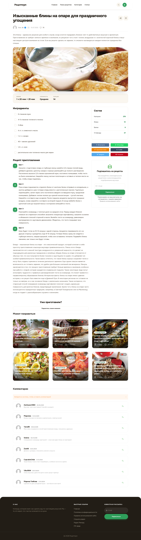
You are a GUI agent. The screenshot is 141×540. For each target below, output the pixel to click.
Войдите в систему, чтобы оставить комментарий (32, 397)
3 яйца (20, 125)
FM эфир (77, 526)
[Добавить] (125, 5)
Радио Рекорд (79, 523)
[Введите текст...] (119, 5)
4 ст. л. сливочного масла (28, 131)
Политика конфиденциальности (85, 512)
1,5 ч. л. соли (22, 147)
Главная (54, 5)
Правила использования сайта (85, 516)
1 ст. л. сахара (23, 136)
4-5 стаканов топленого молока (30, 120)
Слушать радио (79, 519)
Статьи (87, 5)
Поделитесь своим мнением (51, 308)
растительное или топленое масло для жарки (36, 153)
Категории (78, 5)
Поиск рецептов (65, 5)
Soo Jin (21, 28)
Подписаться (110, 192)
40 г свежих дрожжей (26, 142)
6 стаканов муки (24, 114)
